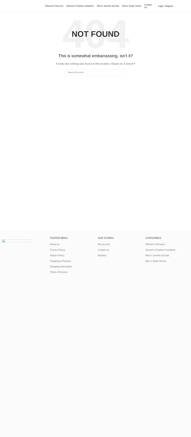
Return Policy (57, 255)
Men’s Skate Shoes (155, 261)
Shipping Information (61, 266)
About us (54, 244)
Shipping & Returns (60, 261)
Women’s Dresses (155, 244)
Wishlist (102, 255)
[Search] (177, 6)
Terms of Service (59, 272)
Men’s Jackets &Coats (157, 255)
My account (104, 244)
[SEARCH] (121, 72)
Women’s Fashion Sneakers (160, 250)
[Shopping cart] (187, 6)
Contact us (103, 250)
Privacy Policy (57, 250)
